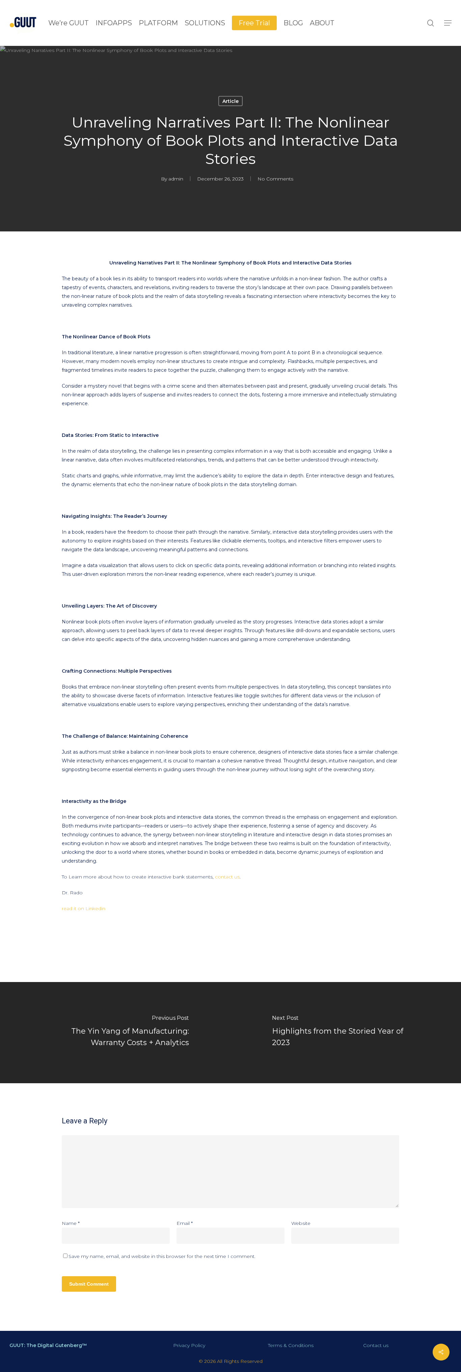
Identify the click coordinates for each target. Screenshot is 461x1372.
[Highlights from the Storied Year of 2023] (346, 1032)
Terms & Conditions (291, 1345)
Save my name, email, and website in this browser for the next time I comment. (162, 1256)
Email (185, 1223)
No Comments (275, 179)
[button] (448, 23)
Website (300, 1223)
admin (175, 179)
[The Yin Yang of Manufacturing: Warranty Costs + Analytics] (115, 1032)
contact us (227, 877)
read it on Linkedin (83, 908)
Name (71, 1223)
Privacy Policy (189, 1345)
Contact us (375, 1345)
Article (230, 101)
